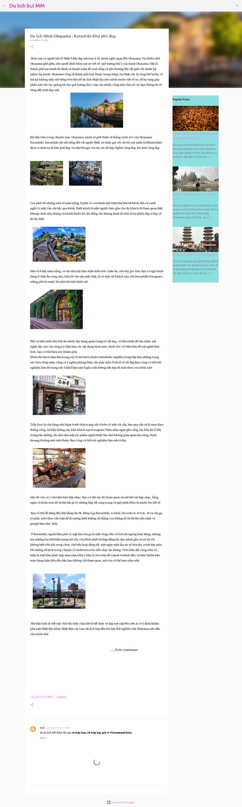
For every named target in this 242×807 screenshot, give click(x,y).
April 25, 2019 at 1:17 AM (58, 728)
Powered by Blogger (123, 802)
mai (42, 727)
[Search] (49, 6)
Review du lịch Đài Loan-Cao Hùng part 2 (194, 254)
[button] (32, 47)
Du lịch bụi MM (27, 6)
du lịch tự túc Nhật (42, 697)
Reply (43, 738)
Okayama (61, 697)
